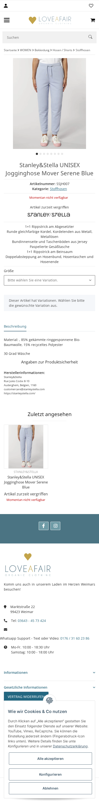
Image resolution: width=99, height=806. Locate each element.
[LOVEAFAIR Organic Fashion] (50, 20)
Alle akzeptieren (50, 759)
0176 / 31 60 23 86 (74, 638)
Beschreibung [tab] (15, 326)
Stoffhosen (58, 188)
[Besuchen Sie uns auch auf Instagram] (55, 526)
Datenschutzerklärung (70, 746)
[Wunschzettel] (91, 5)
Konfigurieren (50, 774)
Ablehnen (50, 788)
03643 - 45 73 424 (32, 620)
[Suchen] (92, 37)
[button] (49, 280)
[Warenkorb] (92, 20)
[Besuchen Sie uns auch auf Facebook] (44, 526)
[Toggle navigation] (7, 20)
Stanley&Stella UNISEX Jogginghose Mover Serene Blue (26, 482)
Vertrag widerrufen (26, 696)
